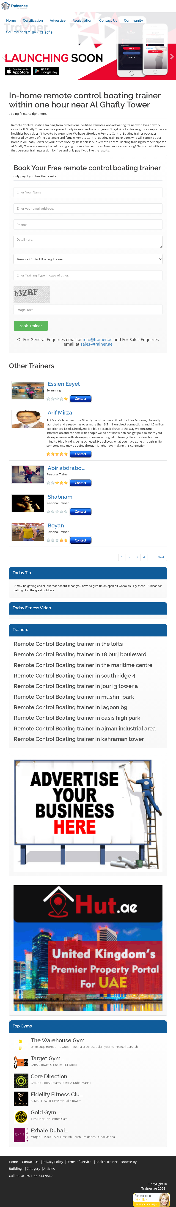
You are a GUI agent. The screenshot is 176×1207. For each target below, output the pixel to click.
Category (33, 1168)
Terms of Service (78, 1162)
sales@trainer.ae (96, 344)
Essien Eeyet (64, 384)
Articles (49, 1168)
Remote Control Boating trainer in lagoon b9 (70, 707)
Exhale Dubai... (49, 1130)
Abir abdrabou (66, 468)
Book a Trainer (107, 1162)
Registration (82, 20)
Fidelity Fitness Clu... (57, 1094)
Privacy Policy (53, 1162)
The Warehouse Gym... (59, 1040)
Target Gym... (47, 1058)
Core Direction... (51, 1076)
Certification (33, 20)
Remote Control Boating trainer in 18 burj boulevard (80, 654)
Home (11, 20)
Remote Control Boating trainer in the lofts (68, 644)
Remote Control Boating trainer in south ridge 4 (74, 675)
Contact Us (108, 20)
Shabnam (60, 496)
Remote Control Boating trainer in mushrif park (74, 696)
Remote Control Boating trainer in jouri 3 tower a (76, 686)
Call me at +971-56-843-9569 (29, 32)
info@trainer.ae (98, 339)
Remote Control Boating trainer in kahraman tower (79, 739)
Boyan (56, 525)
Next (161, 557)
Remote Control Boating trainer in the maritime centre (83, 665)
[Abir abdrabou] (29, 476)
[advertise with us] (88, 814)
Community (133, 20)
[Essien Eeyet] (29, 392)
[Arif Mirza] (29, 434)
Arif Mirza (60, 412)
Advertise (58, 20)
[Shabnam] (29, 505)
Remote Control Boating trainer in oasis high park (77, 717)
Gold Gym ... (46, 1112)
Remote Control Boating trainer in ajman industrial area (85, 728)
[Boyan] (29, 533)
